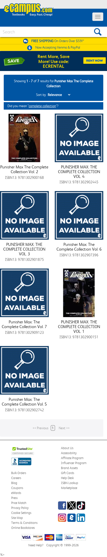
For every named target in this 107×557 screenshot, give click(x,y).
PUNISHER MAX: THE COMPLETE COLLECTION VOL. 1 (79, 326)
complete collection (42, 106)
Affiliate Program (72, 458)
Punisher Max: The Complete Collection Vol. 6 (79, 247)
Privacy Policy (20, 508)
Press (14, 498)
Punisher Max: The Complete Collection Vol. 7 (24, 324)
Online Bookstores (23, 528)
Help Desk (67, 478)
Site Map (17, 518)
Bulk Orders (18, 473)
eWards (16, 493)
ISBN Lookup (69, 483)
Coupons (17, 488)
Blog (14, 483)
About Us (67, 448)
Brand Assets (69, 468)
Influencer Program (74, 463)
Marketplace (69, 488)
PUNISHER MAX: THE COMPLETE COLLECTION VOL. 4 (79, 171)
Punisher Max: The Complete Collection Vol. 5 (24, 402)
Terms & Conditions (24, 523)
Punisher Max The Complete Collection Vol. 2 (24, 169)
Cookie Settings (21, 513)
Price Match (18, 503)
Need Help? (35, 545)
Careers (16, 478)
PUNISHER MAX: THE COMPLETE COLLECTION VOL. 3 (24, 249)
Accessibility (69, 453)
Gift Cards (67, 473)
